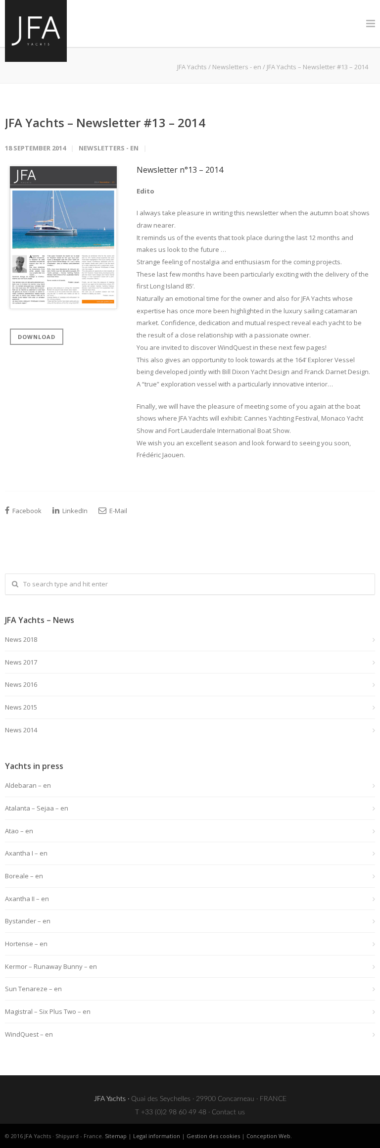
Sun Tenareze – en (33, 988)
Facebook (26, 510)
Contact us (228, 1112)
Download (36, 336)
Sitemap (116, 1136)
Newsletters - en (236, 66)
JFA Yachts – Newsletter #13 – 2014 (105, 122)
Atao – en (19, 830)
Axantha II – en (27, 898)
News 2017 (21, 662)
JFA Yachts (192, 66)
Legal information (156, 1136)
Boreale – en (24, 875)
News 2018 (21, 639)
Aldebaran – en (28, 785)
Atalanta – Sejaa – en (36, 808)
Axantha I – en (26, 853)
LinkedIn (74, 510)
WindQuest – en (29, 1034)
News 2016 (21, 684)
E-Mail (117, 510)
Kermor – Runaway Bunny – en (51, 966)
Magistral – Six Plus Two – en (48, 1011)
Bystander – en (27, 920)
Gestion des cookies (213, 1136)
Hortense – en (26, 943)
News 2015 (21, 707)
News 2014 (21, 729)
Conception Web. (269, 1136)
